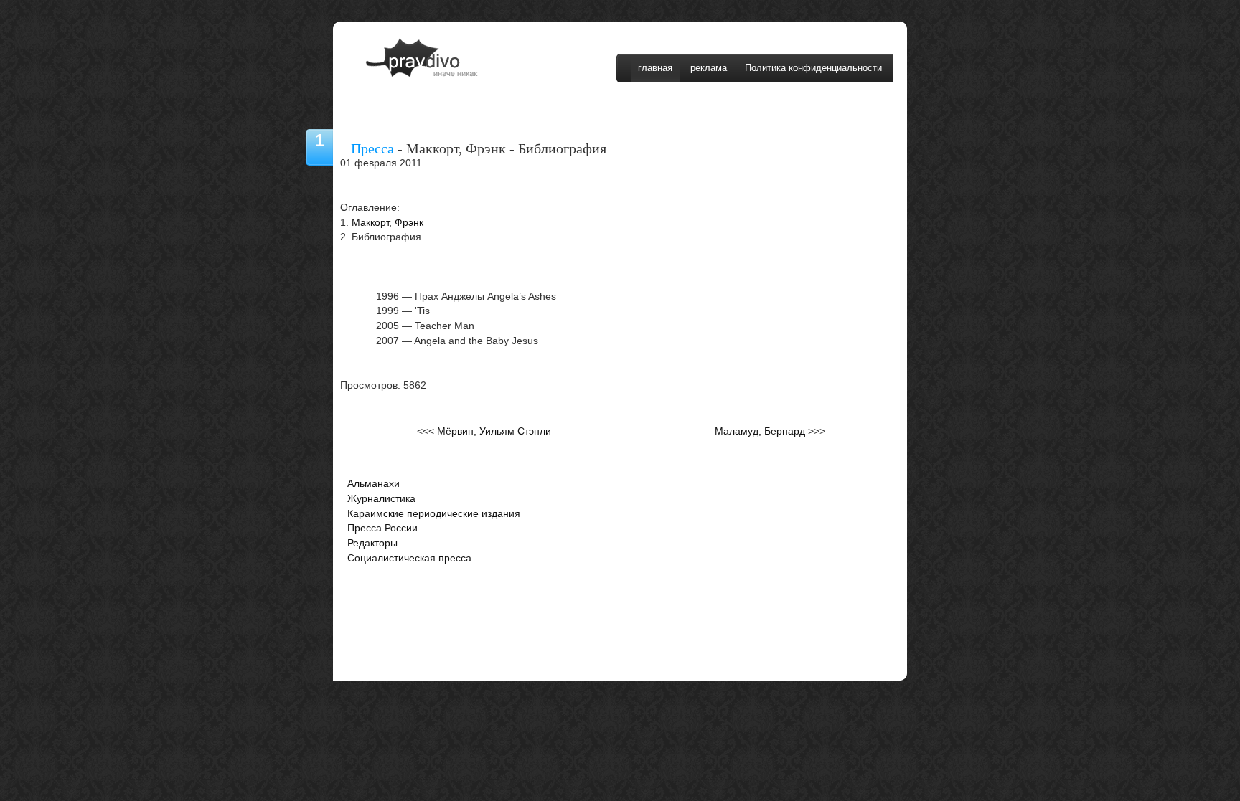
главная (655, 67)
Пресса (372, 148)
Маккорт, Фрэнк (387, 222)
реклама (708, 67)
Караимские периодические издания (433, 513)
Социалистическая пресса (409, 558)
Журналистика (381, 498)
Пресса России (382, 528)
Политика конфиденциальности (813, 67)
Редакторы (372, 543)
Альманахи (373, 483)
